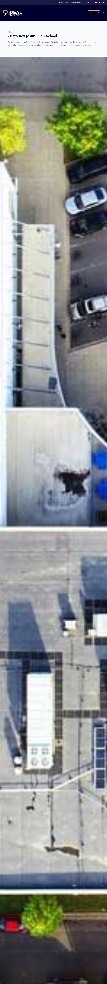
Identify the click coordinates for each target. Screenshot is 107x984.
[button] (103, 13)
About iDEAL (63, 2)
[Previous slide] (3, 548)
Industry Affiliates (77, 2)
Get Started (94, 13)
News (88, 2)
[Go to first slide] (104, 548)
